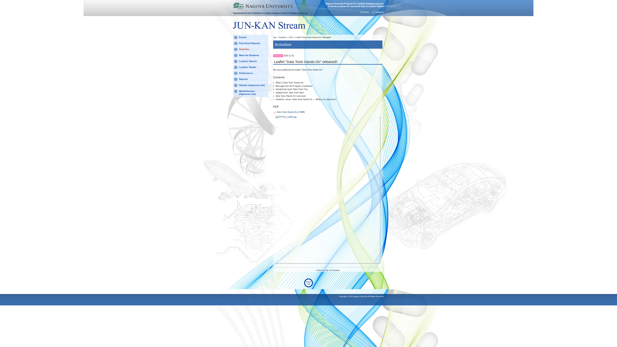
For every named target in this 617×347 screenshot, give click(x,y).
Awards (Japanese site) (252, 85)
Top (274, 37)
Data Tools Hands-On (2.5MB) (291, 112)
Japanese (379, 12)
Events (243, 37)
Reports (243, 79)
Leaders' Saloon (248, 61)
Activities (282, 37)
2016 (291, 37)
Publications (246, 73)
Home (366, 12)
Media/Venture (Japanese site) (251, 92)
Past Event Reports (249, 43)
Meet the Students (249, 55)
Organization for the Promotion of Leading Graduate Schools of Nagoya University (270, 13)
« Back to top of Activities (328, 270)
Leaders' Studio (247, 67)
